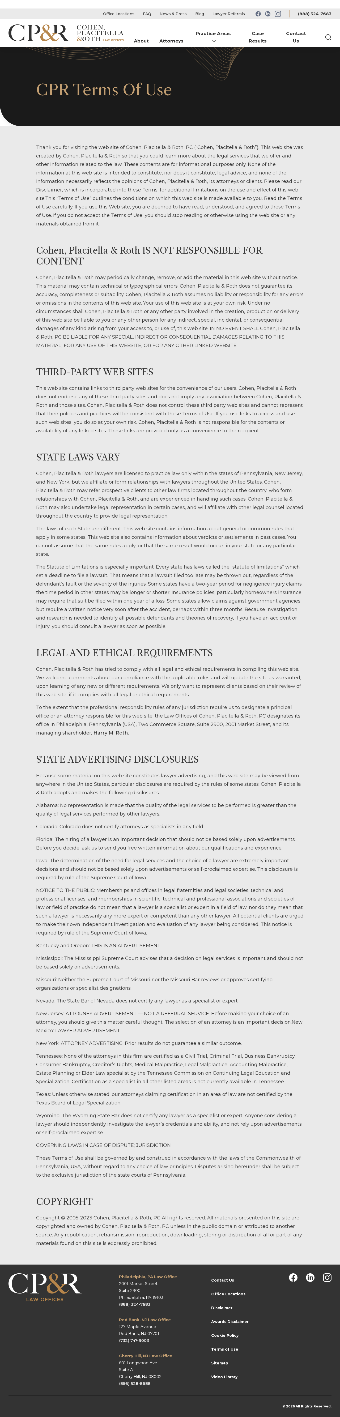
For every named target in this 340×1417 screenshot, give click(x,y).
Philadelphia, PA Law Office (148, 1276)
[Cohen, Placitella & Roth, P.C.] (68, 33)
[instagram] (327, 1277)
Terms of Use (224, 1349)
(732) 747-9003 (134, 1340)
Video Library (224, 1377)
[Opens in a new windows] (258, 14)
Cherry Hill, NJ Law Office (145, 1355)
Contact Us (222, 1280)
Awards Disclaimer (230, 1321)
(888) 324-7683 (315, 13)
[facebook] (293, 1277)
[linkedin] (310, 1277)
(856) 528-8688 (135, 1383)
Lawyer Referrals (228, 13)
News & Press (173, 13)
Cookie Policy (225, 1335)
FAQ (147, 13)
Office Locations (118, 13)
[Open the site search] (328, 37)
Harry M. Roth (111, 733)
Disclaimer (221, 1307)
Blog (199, 13)
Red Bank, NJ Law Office (145, 1319)
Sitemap (219, 1363)
